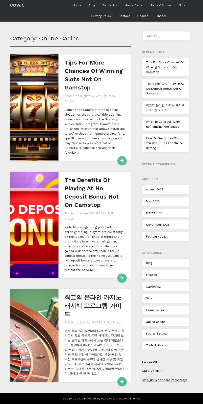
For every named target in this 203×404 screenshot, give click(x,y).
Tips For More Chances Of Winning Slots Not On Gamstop (165, 67)
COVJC (17, 5)
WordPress (108, 398)
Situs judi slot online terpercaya (165, 380)
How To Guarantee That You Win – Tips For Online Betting (164, 143)
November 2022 (157, 224)
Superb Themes (129, 398)
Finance (142, 16)
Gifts (182, 5)
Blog (92, 5)
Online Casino (156, 322)
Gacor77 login (152, 371)
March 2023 (154, 213)
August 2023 (154, 189)
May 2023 (152, 201)
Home (77, 5)
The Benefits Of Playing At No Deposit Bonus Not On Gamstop (165, 88)
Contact (124, 16)
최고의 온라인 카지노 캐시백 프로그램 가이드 (93, 305)
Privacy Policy (101, 16)
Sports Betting (156, 333)
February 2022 (156, 236)
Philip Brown (113, 322)
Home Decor (134, 5)
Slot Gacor (149, 361)
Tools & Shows (160, 5)
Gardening (109, 5)
